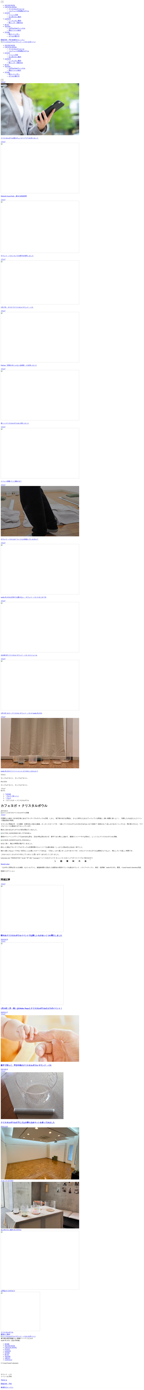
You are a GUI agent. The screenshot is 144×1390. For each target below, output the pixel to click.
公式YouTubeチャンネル (17, 28)
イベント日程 (13, 15)
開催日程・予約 (6, 40)
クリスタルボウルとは (16, 9)
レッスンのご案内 (15, 20)
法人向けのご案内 (15, 17)
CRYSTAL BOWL (11, 7)
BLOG (7, 24)
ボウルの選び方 (14, 36)
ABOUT (7, 1358)
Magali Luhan (5, 864)
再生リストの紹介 (15, 30)
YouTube (7, 26)
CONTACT (8, 1360)
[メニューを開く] (2, 80)
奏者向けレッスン (18, 40)
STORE (7, 32)
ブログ (3, 82)
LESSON (8, 19)
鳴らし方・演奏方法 (16, 23)
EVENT (7, 13)
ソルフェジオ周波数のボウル (19, 11)
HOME (7, 1344)
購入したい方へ (14, 34)
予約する (4, 1380)
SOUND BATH (10, 5)
